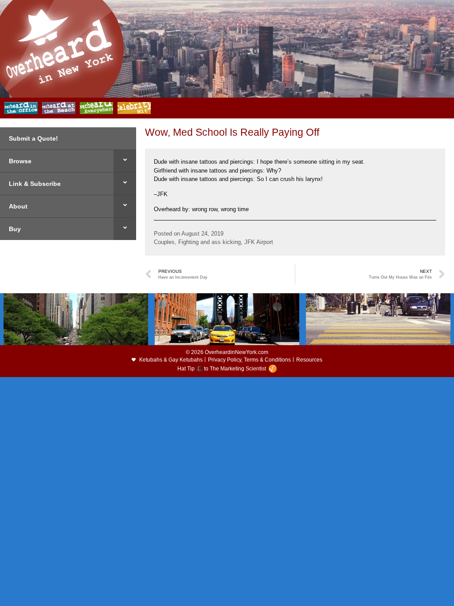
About (18, 206)
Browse (20, 161)
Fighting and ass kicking (209, 242)
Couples (164, 242)
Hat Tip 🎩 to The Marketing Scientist (221, 369)
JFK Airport (258, 242)
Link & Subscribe (35, 183)
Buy (15, 228)
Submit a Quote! (33, 138)
